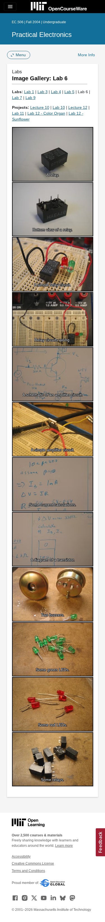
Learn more (64, 846)
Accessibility (21, 857)
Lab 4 (56, 92)
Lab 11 (18, 113)
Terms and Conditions (28, 871)
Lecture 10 (39, 107)
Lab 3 (43, 92)
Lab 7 (17, 97)
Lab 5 (69, 92)
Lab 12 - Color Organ (46, 113)
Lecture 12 (77, 107)
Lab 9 (30, 97)
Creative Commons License (33, 863)
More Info (86, 55)
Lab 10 (59, 107)
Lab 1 (29, 92)
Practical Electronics (42, 34)
